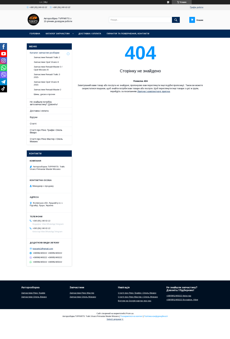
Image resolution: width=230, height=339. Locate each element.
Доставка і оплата (89, 33)
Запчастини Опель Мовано (83, 297)
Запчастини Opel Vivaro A (46, 62)
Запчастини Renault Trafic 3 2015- (47, 75)
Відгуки (33, 117)
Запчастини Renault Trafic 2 (47, 57)
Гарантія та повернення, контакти (128, 33)
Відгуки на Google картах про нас (134, 301)
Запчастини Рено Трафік (33, 293)
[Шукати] (176, 20)
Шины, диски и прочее (44, 94)
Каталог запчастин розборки (44, 52)
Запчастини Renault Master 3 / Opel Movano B (48, 68)
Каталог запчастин (58, 33)
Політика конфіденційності (156, 316)
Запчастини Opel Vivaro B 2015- (46, 83)
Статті (33, 123)
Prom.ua (129, 313)
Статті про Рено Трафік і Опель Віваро (46, 131)
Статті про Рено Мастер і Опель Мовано (46, 140)
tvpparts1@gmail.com (43, 248)
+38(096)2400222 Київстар (178, 296)
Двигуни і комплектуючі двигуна (153, 91)
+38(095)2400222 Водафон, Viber (182, 299)
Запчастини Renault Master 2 (47, 89)
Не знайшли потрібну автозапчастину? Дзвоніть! (44, 103)
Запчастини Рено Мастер (82, 293)
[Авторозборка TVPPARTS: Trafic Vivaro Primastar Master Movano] (33, 25)
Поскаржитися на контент (131, 316)
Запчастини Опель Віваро (34, 297)
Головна (35, 33)
